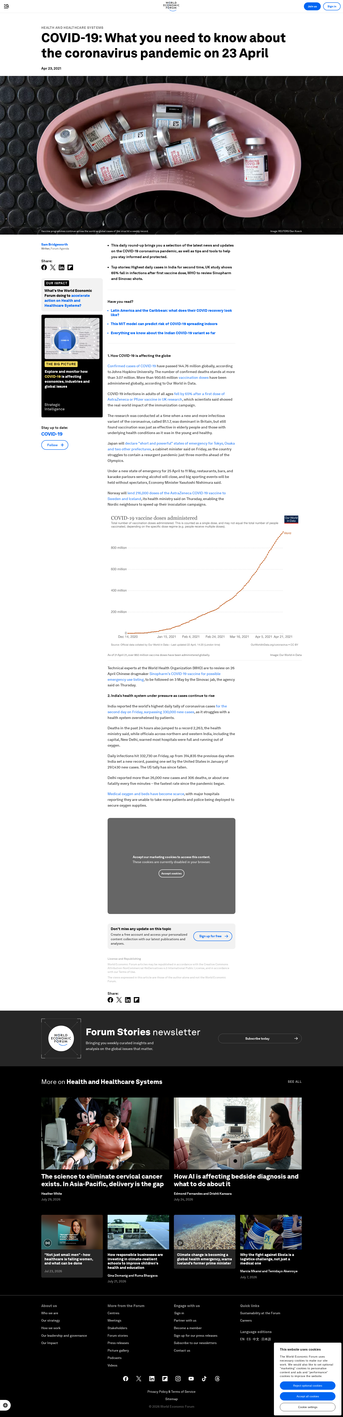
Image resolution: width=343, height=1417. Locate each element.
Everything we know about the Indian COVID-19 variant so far (163, 333)
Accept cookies (171, 873)
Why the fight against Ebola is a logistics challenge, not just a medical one (267, 1259)
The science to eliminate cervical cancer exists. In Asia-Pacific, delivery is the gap (102, 1180)
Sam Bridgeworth (54, 244)
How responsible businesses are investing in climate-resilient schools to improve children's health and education (135, 1261)
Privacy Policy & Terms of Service (171, 1392)
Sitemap (171, 1399)
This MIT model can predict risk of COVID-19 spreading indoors (164, 324)
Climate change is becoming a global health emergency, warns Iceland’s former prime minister (204, 1259)
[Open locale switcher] (5, 1405)
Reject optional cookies (307, 1385)
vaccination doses (194, 377)
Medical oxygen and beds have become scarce (146, 794)
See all (295, 1082)
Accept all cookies (308, 1396)
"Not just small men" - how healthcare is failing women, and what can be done (68, 1259)
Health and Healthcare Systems (72, 28)
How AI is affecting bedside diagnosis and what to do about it (236, 1180)
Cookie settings (307, 1407)
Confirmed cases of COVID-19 (132, 366)
